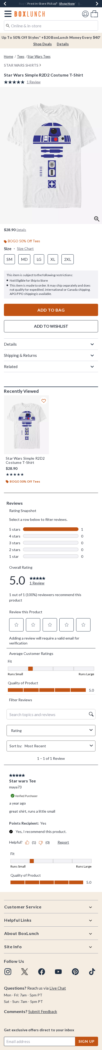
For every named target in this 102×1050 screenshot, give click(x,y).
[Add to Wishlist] (43, 400)
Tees (20, 56)
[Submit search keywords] (8, 25)
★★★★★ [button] (15, 474)
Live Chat (57, 988)
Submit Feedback (42, 1011)
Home (8, 56)
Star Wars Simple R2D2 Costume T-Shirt (25, 460)
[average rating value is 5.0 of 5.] (15, 82)
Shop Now (85, 3)
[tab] (51, 155)
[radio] (9, 259)
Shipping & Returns (20, 355)
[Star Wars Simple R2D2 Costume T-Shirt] (26, 424)
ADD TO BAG (51, 309)
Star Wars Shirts (21, 65)
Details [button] (21, 230)
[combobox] (51, 25)
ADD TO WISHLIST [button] (51, 326)
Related (11, 366)
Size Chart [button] (25, 248)
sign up (86, 1041)
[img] (8, 972)
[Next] (97, 4)
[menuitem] (94, 13)
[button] (7, 14)
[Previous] (5, 4)
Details (63, 44)
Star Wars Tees (38, 56)
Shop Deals (42, 44)
